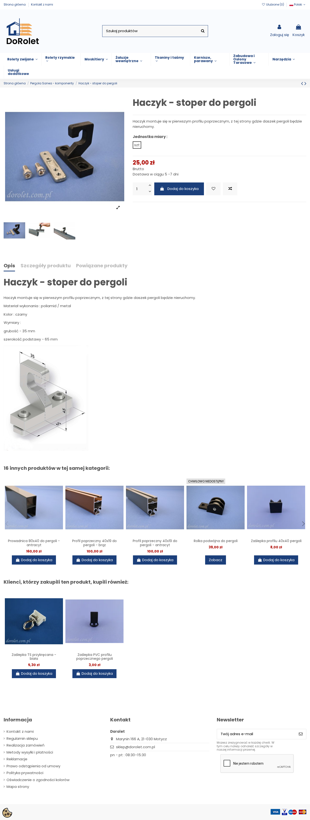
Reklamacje (17, 759)
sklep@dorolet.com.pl (135, 746)
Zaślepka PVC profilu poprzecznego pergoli (94, 656)
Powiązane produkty (102, 266)
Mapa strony (18, 786)
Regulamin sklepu (22, 738)
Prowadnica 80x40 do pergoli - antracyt (34, 542)
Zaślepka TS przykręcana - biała (34, 656)
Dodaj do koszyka (183, 188)
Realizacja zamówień (26, 745)
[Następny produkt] (305, 83)
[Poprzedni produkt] (302, 83)
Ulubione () (275, 4)
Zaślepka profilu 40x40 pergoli (276, 540)
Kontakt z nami (42, 4)
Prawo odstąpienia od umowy (33, 766)
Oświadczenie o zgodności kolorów (38, 779)
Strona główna (15, 4)
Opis (9, 266)
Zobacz (215, 559)
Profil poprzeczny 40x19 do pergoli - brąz (94, 542)
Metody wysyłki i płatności (30, 752)
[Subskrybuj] (300, 734)
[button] (22, 59)
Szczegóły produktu (46, 266)
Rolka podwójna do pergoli (216, 540)
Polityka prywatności (25, 772)
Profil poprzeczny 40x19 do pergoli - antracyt (155, 542)
